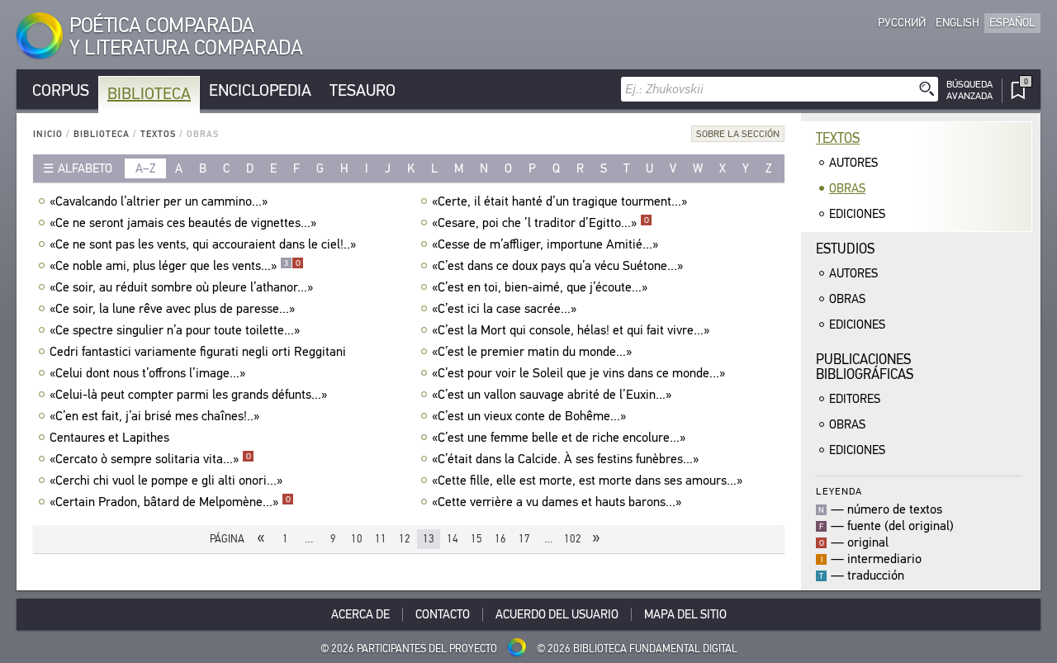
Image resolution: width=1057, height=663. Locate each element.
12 (404, 539)
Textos (158, 134)
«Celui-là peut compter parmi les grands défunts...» (188, 394)
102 (572, 539)
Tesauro (362, 90)
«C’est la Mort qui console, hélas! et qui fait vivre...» (570, 330)
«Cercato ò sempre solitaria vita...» (150, 459)
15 (476, 539)
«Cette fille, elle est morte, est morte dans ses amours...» (587, 480)
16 (500, 539)
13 (428, 539)
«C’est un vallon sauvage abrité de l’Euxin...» (551, 394)
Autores (853, 162)
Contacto (442, 614)
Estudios (845, 249)
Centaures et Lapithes (109, 437)
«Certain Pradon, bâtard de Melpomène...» (170, 502)
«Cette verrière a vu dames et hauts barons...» (556, 502)
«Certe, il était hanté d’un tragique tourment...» (559, 201)
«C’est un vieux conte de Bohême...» (529, 416)
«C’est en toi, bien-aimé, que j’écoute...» (539, 287)
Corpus (60, 90)
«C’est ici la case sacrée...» (504, 308)
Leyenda (839, 490)
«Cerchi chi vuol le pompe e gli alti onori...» (166, 480)
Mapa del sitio (685, 614)
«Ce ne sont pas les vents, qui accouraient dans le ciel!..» (203, 244)
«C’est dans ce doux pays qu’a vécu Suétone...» (557, 265)
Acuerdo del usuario (557, 614)
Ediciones (857, 213)
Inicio (48, 134)
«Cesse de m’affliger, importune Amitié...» (545, 244)
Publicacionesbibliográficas (864, 367)
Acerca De (360, 614)
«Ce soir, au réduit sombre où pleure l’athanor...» (181, 287)
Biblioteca (149, 93)
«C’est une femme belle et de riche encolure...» (558, 437)
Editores (854, 398)
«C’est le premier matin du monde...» (532, 351)
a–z (145, 168)
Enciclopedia (260, 90)
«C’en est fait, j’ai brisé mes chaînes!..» (154, 416)
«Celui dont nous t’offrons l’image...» (147, 373)
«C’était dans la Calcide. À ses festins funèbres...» (565, 459)
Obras (847, 188)
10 (357, 539)
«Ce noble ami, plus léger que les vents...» (175, 265)
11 (380, 539)
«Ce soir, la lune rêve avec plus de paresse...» (172, 308)
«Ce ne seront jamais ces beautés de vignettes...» (183, 222)
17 (524, 539)
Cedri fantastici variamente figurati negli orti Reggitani (198, 351)
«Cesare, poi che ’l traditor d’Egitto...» (540, 222)
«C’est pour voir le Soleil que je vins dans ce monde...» (578, 373)
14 (452, 539)
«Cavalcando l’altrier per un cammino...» (159, 201)
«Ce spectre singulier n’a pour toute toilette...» (175, 330)
